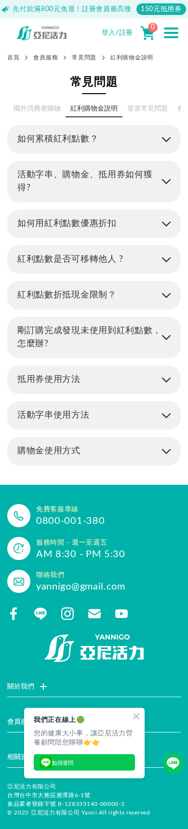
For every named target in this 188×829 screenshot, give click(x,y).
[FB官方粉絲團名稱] (13, 613)
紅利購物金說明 (94, 108)
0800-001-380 (70, 521)
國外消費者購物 (37, 108)
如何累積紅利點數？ (57, 139)
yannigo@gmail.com (80, 586)
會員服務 (45, 57)
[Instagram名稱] (67, 613)
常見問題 (84, 57)
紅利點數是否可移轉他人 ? (70, 259)
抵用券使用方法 (49, 379)
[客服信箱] (94, 613)
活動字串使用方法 (53, 415)
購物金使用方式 (49, 451)
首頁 (13, 57)
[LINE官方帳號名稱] (40, 613)
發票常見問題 (147, 108)
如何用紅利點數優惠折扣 (67, 223)
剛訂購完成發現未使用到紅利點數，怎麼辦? (89, 337)
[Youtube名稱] (121, 613)
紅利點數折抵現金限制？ (67, 295)
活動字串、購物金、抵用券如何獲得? (85, 181)
